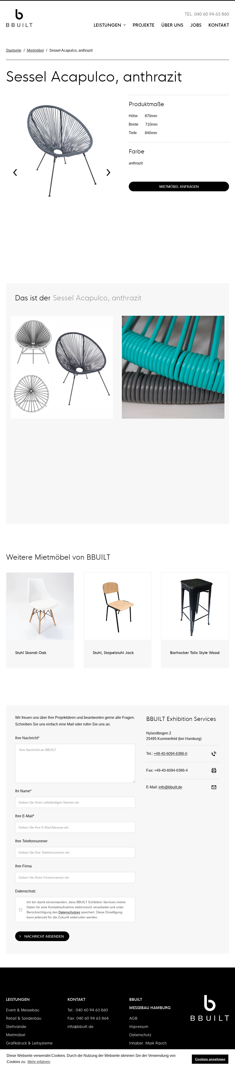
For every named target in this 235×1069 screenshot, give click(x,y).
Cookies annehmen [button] (210, 1059)
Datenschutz (25, 891)
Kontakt (218, 25)
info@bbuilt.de (170, 787)
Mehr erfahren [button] (39, 1062)
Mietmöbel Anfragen (179, 186)
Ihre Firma (23, 866)
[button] (15, 175)
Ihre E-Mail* (24, 816)
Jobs (195, 25)
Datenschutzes (69, 912)
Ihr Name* (23, 791)
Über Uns (172, 25)
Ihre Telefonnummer (31, 841)
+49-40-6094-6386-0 (170, 754)
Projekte (143, 25)
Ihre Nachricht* (27, 738)
